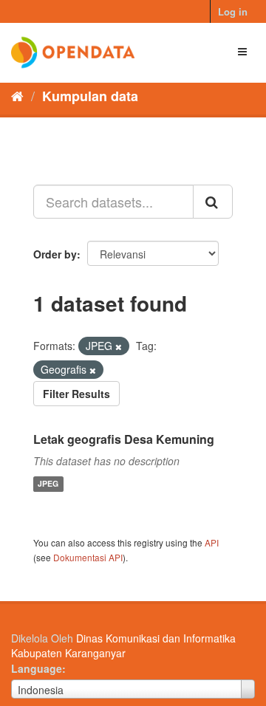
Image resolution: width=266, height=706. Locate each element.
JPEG (48, 484)
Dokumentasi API (88, 557)
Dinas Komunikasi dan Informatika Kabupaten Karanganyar (123, 645)
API (212, 542)
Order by (55, 254)
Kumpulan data (90, 96)
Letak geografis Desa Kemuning (123, 439)
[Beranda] (17, 95)
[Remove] (118, 346)
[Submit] (213, 202)
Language (36, 668)
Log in (233, 11)
